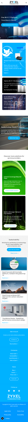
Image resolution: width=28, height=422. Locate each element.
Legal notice (7, 411)
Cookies (7, 418)
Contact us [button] (14, 339)
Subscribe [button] (14, 378)
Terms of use (20, 411)
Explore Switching (10, 225)
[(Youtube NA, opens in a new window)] (19, 391)
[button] (1, 2)
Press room (13, 374)
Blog (13, 370)
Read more (5, 278)
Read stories (14, 253)
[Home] (14, 2)
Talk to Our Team (14, 138)
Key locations (13, 344)
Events (13, 372)
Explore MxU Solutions (9, 107)
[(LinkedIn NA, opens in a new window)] (9, 391)
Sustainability (13, 356)
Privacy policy (7, 414)
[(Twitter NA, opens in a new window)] (14, 391)
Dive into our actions (14, 249)
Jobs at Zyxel (13, 360)
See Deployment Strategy (10, 89)
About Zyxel (13, 353)
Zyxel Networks (13, 358)
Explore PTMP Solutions (12, 190)
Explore (6, 73)
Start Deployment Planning (10, 24)
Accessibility (20, 414)
